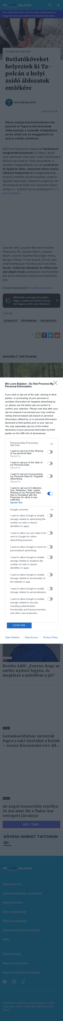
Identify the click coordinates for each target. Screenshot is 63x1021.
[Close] (56, 384)
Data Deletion (12, 637)
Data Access (31, 637)
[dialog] (31, 510)
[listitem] (31, 444)
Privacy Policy (50, 637)
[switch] (50, 452)
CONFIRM (19, 625)
